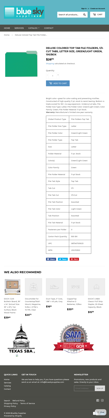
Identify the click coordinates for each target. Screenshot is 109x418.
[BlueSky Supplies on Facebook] (97, 401)
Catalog (33, 28)
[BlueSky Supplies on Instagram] (102, 401)
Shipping (50, 63)
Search (7, 400)
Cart (99, 14)
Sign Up (100, 388)
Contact (48, 28)
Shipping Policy (11, 403)
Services (19, 28)
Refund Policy (18, 400)
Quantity (50, 70)
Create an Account (97, 8)
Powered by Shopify (13, 416)
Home (7, 28)
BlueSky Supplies (18, 413)
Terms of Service (27, 403)
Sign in (84, 8)
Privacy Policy (10, 406)
